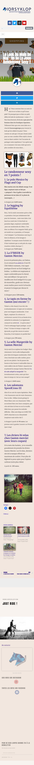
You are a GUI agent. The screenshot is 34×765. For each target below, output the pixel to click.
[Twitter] (14, 23)
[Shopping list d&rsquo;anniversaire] (9, 530)
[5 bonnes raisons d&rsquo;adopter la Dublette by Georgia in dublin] (9, 547)
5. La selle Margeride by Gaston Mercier (18, 343)
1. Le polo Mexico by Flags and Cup (16, 181)
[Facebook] (10, 23)
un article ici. (19, 263)
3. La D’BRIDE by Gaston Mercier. (14, 254)
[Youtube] (24, 23)
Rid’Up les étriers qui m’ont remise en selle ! (23, 536)
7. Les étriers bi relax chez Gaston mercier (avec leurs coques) (16, 438)
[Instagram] (19, 23)
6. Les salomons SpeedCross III (13, 387)
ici (18, 323)
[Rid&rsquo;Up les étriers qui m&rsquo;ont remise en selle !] (23, 530)
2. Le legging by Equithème (13, 207)
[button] (17, 93)
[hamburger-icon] (3, 34)
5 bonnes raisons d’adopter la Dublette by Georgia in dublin (9, 553)
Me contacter (6, 645)
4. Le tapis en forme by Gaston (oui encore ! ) (17, 300)
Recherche (29, 28)
